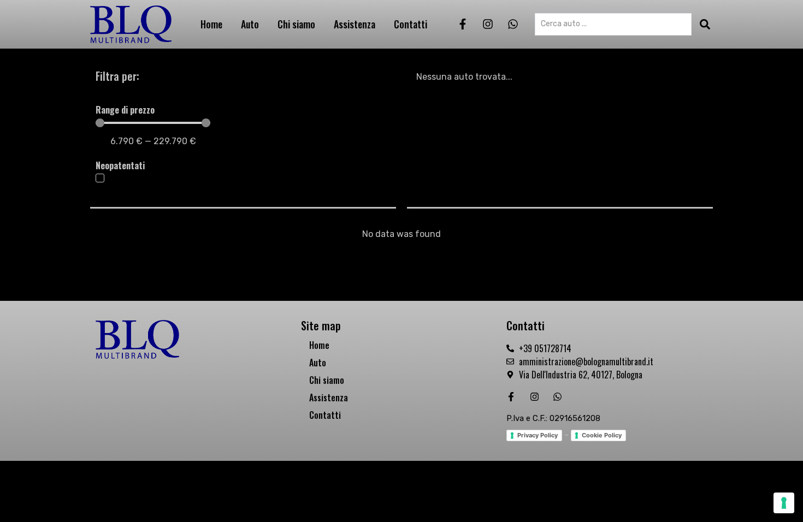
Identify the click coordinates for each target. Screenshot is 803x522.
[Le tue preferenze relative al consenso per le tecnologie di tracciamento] (784, 503)
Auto (250, 24)
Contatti (410, 24)
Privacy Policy (537, 435)
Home (211, 24)
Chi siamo (296, 24)
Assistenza (354, 24)
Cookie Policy (602, 435)
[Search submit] (705, 24)
